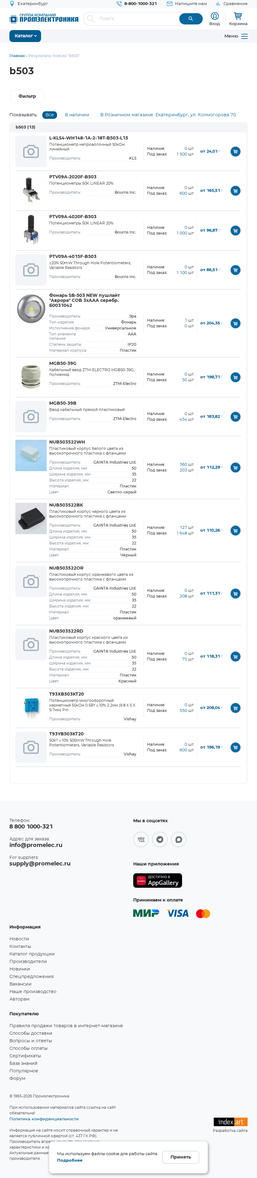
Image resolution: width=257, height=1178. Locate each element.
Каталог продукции (32, 954)
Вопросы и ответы (30, 1041)
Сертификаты (25, 1056)
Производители (28, 962)
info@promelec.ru (35, 845)
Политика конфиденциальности (44, 1118)
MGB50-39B (62, 403)
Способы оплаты (28, 1048)
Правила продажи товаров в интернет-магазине (66, 1026)
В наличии (77, 115)
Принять (180, 1157)
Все (49, 115)
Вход (214, 23)
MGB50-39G (62, 363)
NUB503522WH (67, 442)
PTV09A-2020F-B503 (73, 177)
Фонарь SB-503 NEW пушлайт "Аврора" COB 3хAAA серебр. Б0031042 (84, 300)
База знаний (23, 1063)
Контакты (20, 946)
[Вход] (215, 16)
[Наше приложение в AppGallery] (157, 880)
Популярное (23, 1071)
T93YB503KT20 (66, 734)
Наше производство (32, 992)
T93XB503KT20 (66, 694)
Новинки (19, 969)
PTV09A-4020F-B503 (73, 217)
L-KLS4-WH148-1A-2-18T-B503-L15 (88, 138)
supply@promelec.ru (40, 864)
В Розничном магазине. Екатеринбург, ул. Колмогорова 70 (168, 115)
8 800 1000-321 (31, 827)
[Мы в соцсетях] (141, 839)
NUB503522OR (66, 568)
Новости (19, 939)
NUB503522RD (66, 631)
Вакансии (20, 984)
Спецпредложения (31, 977)
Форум (17, 1078)
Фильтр (27, 96)
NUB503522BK (66, 505)
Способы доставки (30, 1033)
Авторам (19, 999)
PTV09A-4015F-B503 (73, 257)
